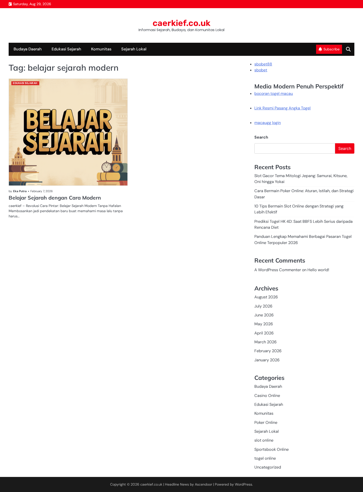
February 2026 (268, 350)
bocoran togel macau (273, 93)
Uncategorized (267, 467)
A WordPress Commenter (277, 269)
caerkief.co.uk (181, 23)
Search (261, 137)
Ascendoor (203, 484)
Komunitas (101, 49)
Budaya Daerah (28, 49)
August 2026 (266, 297)
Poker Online (265, 422)
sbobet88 (263, 64)
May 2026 (263, 324)
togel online (265, 458)
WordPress (243, 484)
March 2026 (265, 342)
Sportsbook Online (271, 449)
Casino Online (267, 395)
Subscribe (331, 49)
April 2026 (264, 333)
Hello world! (318, 269)
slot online (263, 440)
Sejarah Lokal (133, 49)
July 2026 (263, 306)
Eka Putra (20, 191)
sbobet (260, 70)
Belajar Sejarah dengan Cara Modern (55, 197)
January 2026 (267, 360)
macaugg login (267, 122)
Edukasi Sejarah (66, 49)
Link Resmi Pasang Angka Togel (282, 108)
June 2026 (264, 315)
